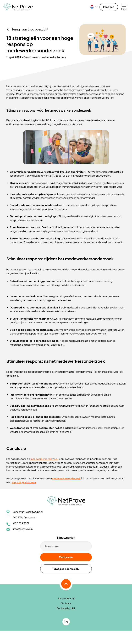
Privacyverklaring (66, 598)
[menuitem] (94, 6)
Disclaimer (66, 603)
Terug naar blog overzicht (30, 29)
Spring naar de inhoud (13, 10)
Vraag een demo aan (66, 568)
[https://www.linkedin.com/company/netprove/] (66, 621)
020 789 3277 (21, 523)
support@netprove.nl (24, 482)
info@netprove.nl (23, 528)
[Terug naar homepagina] (18, 6)
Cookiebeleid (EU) (66, 608)
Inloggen (108, 6)
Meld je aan (66, 556)
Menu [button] (124, 9)
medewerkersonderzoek (44, 458)
